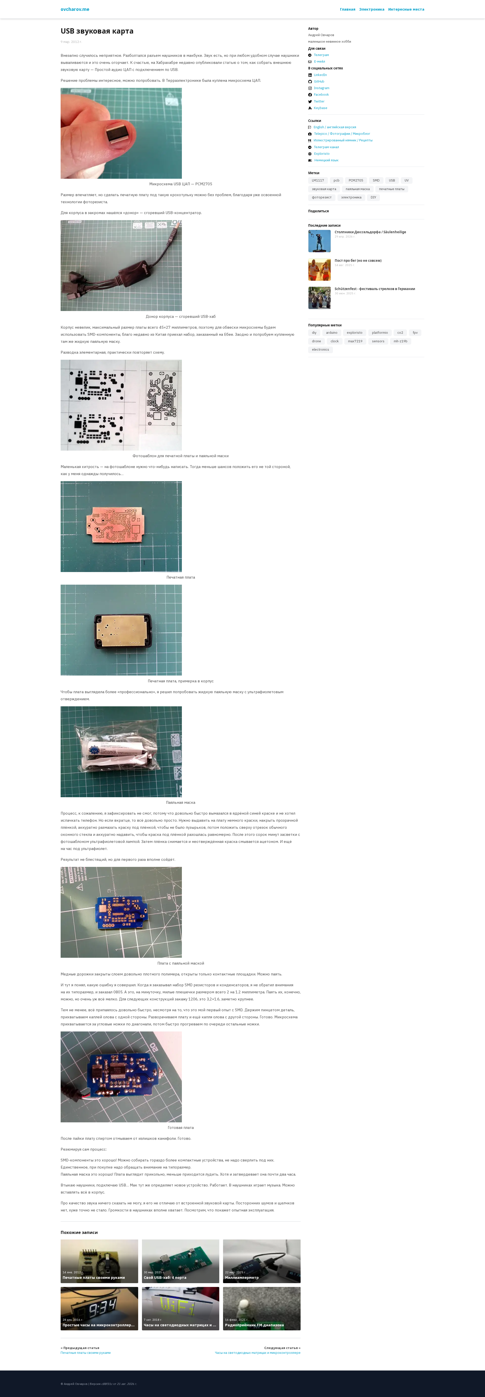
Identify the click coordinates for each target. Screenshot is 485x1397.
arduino (331, 332)
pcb (337, 180)
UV (407, 180)
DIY (373, 197)
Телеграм (321, 55)
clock (335, 341)
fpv (415, 332)
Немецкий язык (326, 160)
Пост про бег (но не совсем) (358, 260)
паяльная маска (358, 189)
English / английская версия (335, 127)
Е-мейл (319, 61)
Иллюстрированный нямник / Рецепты (343, 140)
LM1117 (318, 180)
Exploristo (322, 153)
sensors (378, 341)
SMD (376, 180)
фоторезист (322, 197)
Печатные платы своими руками (86, 1353)
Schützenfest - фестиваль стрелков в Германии (375, 289)
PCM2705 (356, 180)
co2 (400, 332)
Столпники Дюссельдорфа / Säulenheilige (370, 232)
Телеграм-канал (326, 147)
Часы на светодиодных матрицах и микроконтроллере (258, 1353)
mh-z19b (400, 341)
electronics (320, 349)
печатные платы (391, 189)
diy (314, 332)
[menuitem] (347, 9)
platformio (380, 332)
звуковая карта (324, 189)
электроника (351, 197)
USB (392, 180)
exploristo (354, 332)
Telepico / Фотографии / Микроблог (342, 134)
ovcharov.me (75, 9)
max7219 (355, 341)
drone (316, 341)
